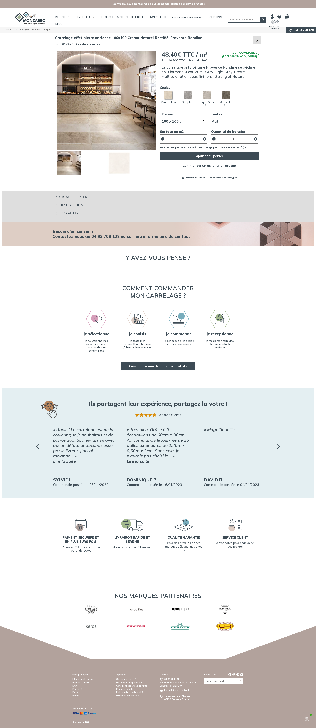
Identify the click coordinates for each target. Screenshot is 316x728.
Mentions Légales (125, 689)
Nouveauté (158, 17)
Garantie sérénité (81, 682)
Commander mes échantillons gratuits (158, 366)
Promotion (214, 17)
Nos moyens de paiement (129, 682)
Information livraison (82, 679)
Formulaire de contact (176, 690)
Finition (217, 114)
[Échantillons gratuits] (275, 22)
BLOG (58, 23)
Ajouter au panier (209, 156)
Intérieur (62, 17)
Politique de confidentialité (129, 692)
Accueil (8, 29)
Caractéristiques (77, 196)
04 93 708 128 (304, 30)
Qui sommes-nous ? (126, 679)
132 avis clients (169, 415)
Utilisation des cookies (127, 695)
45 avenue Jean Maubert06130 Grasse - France (177, 698)
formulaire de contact (168, 236)
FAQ (74, 685)
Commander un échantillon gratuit (209, 166)
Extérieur (84, 17)
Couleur (166, 87)
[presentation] (37, 446)
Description (71, 205)
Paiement (77, 689)
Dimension (170, 114)
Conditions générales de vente (131, 685)
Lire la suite (64, 461)
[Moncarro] (30, 18)
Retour (75, 695)
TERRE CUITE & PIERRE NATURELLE (122, 17)
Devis (75, 692)
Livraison (69, 213)
